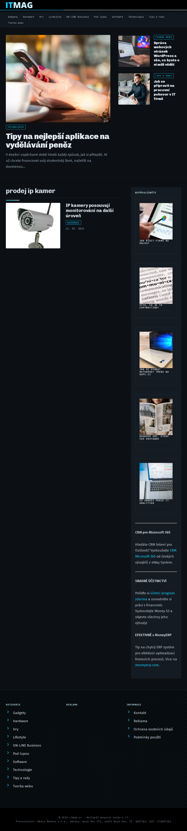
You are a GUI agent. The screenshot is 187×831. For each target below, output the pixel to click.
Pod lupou (100, 16)
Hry (41, 16)
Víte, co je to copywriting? (151, 306)
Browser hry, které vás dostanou (154, 437)
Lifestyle (55, 16)
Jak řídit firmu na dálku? (154, 242)
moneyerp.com (147, 665)
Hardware (28, 16)
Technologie (136, 16)
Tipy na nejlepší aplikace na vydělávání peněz (57, 140)
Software (117, 16)
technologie (15, 127)
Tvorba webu (16, 22)
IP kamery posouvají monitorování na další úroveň (90, 210)
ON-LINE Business (77, 16)
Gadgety (13, 16)
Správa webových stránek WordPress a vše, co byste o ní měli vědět (167, 54)
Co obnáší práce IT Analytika (154, 502)
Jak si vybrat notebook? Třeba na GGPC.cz (154, 372)
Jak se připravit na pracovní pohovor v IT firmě (165, 90)
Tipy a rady (156, 16)
